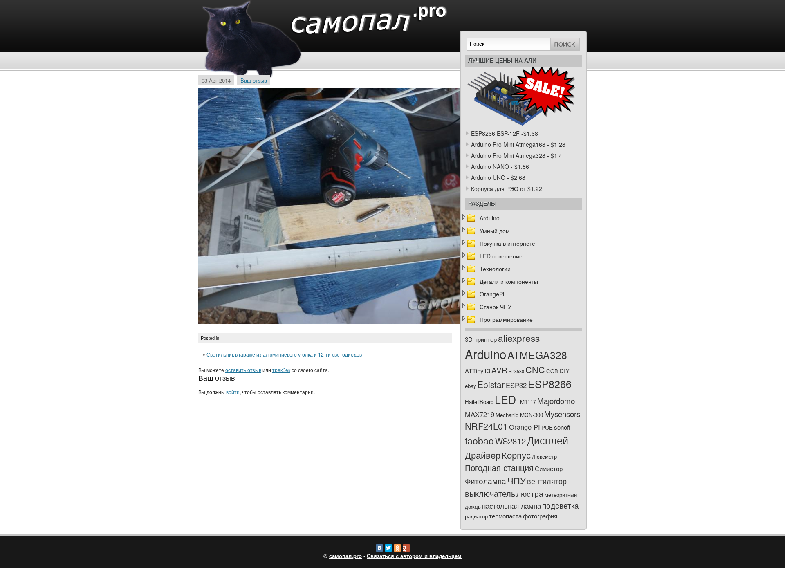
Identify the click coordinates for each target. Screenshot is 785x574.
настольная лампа (511, 506)
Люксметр (544, 456)
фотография (540, 515)
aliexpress (519, 337)
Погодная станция (499, 467)
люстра (529, 493)
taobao (479, 440)
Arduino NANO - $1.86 (500, 166)
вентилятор (547, 481)
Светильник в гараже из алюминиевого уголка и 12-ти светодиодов (284, 354)
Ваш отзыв (253, 80)
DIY (564, 370)
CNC (535, 369)
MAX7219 (479, 414)
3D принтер (481, 339)
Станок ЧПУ (495, 307)
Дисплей (547, 440)
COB (552, 371)
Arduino (490, 218)
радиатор (476, 516)
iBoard (485, 402)
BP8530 (516, 371)
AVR (499, 369)
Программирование (506, 319)
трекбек (281, 369)
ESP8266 (550, 383)
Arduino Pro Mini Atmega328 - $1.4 (516, 155)
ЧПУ (516, 480)
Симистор (549, 468)
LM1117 (526, 402)
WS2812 (510, 441)
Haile (471, 402)
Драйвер (482, 454)
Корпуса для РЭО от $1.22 (506, 188)
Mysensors (562, 413)
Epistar (491, 384)
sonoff (562, 427)
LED (505, 399)
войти (233, 391)
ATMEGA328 (537, 355)
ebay (470, 386)
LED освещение (501, 256)
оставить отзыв (243, 369)
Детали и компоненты (509, 281)
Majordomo (556, 400)
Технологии (495, 269)
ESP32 (516, 385)
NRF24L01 (486, 425)
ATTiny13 (477, 370)
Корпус (516, 454)
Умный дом (495, 230)
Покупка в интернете (507, 243)
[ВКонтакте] (379, 548)
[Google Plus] (406, 548)
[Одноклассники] (397, 548)
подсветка (560, 505)
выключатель (490, 493)
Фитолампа (485, 480)
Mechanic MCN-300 (519, 415)
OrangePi (492, 294)
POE (547, 427)
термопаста (505, 515)
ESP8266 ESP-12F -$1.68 (504, 133)
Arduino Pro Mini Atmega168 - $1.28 (518, 144)
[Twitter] (388, 548)
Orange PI (524, 427)
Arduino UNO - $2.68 (498, 177)
